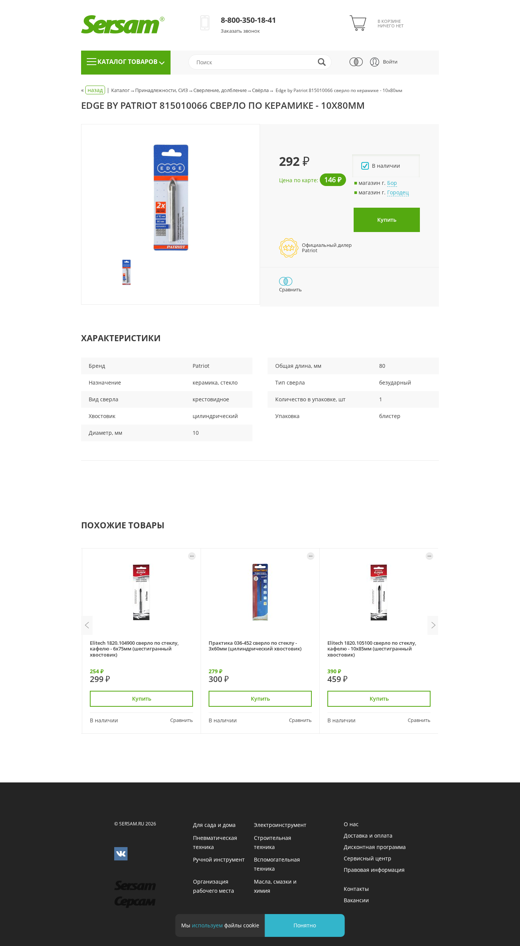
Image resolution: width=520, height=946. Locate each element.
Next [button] (433, 625)
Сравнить (181, 720)
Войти (390, 61)
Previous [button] (87, 625)
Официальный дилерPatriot (327, 248)
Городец (398, 192)
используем (207, 925)
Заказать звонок (240, 30)
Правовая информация (374, 869)
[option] (170, 198)
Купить (386, 219)
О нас (351, 824)
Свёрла (260, 90)
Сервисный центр (367, 858)
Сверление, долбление (220, 90)
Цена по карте (298, 180)
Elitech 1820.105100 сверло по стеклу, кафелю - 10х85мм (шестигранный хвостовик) (371, 648)
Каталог (120, 90)
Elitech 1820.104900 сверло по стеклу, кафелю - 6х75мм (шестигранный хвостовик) (134, 648)
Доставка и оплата (368, 835)
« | (96, 90)
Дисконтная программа (375, 847)
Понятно (304, 925)
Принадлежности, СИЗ (161, 90)
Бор (392, 182)
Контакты (356, 888)
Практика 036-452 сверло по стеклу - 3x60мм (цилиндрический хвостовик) (255, 645)
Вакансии (356, 900)
